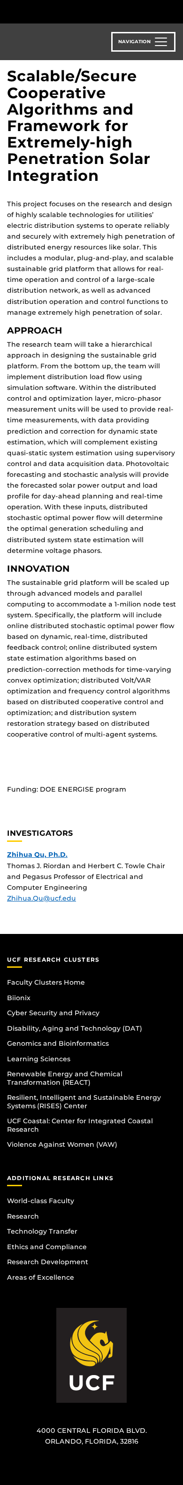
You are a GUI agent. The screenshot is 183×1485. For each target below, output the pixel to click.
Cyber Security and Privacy (53, 1013)
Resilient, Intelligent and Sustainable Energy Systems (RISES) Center (84, 1101)
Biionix (18, 998)
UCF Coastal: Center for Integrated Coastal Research (80, 1125)
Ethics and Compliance (47, 1247)
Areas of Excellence (40, 1277)
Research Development (47, 1262)
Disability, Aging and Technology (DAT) (74, 1028)
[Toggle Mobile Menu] (174, 11)
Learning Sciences (38, 1059)
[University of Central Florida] (71, 11)
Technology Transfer (42, 1231)
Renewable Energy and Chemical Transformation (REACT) (64, 1078)
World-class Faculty (40, 1201)
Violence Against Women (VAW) (62, 1144)
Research (23, 1216)
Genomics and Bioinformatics (58, 1043)
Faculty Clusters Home (46, 982)
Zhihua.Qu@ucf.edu (41, 898)
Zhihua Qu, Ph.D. (37, 854)
